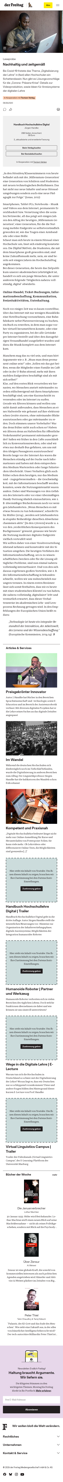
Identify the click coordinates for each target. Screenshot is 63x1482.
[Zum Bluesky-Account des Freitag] (10, 1474)
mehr (54, 1175)
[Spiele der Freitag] (30, 5)
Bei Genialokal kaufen (31, 154)
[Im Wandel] (31, 753)
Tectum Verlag (40, 162)
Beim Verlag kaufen (31, 147)
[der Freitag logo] (15, 5)
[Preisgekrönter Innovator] (31, 685)
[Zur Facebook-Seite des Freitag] (4, 1474)
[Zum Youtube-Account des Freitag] (22, 1474)
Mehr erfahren (43, 1390)
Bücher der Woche (18, 1174)
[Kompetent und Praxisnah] (31, 821)
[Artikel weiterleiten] (10, 109)
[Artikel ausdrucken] (58, 109)
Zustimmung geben (31, 888)
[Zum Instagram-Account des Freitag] (16, 1474)
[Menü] (57, 5)
